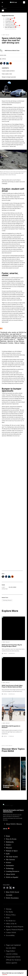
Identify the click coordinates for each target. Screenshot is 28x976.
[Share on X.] (1, 63)
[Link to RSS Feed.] (10, 63)
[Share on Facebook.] (4, 63)
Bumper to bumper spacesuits (9, 77)
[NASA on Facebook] (4, 888)
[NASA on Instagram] (7, 888)
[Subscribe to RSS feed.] (12, 576)
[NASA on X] (10, 888)
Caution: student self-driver (8, 70)
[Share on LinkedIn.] (7, 63)
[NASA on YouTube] (13, 888)
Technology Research (7, 600)
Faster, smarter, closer (7, 73)
